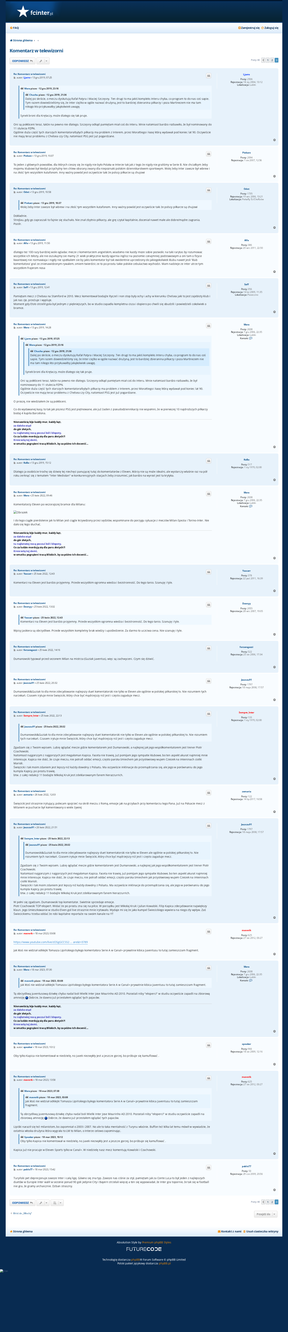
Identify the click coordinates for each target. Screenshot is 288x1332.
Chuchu (33, 94)
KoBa (246, 459)
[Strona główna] (35, 12)
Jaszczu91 (246, 679)
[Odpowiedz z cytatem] (208, 75)
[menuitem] (14, 28)
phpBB (135, 1259)
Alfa (246, 240)
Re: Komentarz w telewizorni (30, 74)
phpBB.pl (165, 1263)
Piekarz (246, 152)
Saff (246, 284)
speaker (246, 1044)
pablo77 (246, 1166)
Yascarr (246, 570)
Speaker (29, 1137)
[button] (263, 60)
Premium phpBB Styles (156, 1242)
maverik (246, 930)
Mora (27, 88)
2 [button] (272, 60)
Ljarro (246, 74)
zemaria (246, 791)
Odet (246, 189)
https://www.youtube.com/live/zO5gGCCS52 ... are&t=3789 (51, 942)
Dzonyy (246, 603)
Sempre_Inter (246, 712)
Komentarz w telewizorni (36, 50)
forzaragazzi (246, 647)
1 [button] (268, 60)
